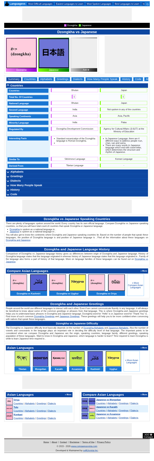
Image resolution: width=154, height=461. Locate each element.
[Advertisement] (77, 14)
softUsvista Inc (90, 450)
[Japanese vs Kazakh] (88, 408)
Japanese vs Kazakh (106, 407)
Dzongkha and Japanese (18, 240)
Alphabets (46, 79)
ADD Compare (148, 435)
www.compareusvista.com (84, 446)
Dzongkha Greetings (44, 316)
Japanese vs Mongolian (108, 399)
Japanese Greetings (70, 316)
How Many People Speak (102, 79)
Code (138, 79)
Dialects (78, 79)
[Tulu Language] (9, 409)
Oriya (16, 400)
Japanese (54, 69)
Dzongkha (21, 69)
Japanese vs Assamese (108, 414)
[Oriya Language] (9, 401)
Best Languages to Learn (127, 4)
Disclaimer (75, 442)
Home (46, 442)
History (126, 79)
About (54, 442)
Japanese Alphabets (118, 327)
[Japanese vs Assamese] (88, 416)
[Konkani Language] (9, 416)
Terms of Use (88, 442)
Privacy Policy (104, 442)
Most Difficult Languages (40, 4)
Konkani (18, 414)
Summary (14, 79)
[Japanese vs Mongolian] (88, 401)
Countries (30, 79)
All (147, 79)
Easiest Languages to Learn (69, 4)
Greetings (62, 79)
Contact (63, 442)
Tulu (16, 407)
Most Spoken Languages (99, 4)
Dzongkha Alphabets (93, 327)
